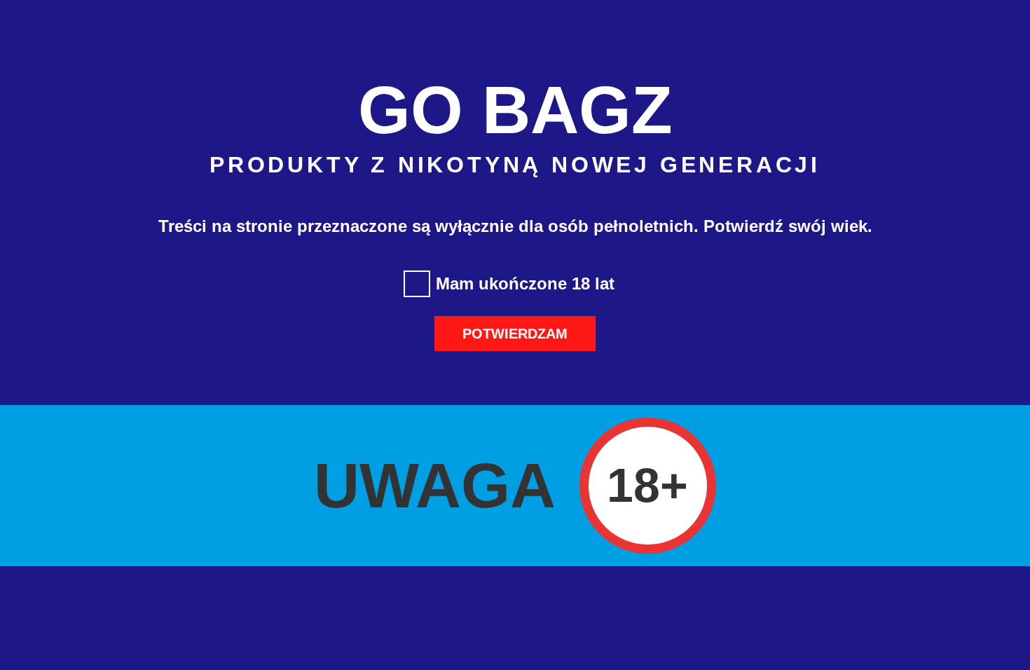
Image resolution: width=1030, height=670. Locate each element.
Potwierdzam (515, 333)
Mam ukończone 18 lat (525, 283)
